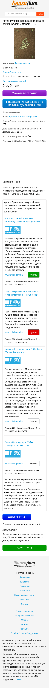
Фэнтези (24, 604)
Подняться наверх (24, 547)
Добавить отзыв (16, 516)
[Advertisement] (24, 162)
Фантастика (24, 599)
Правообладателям (11, 72)
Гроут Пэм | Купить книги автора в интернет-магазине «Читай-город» (21, 293)
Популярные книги (24, 615)
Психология (24, 591)
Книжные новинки (24, 611)
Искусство (25, 586)
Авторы (24, 624)
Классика (24, 582)
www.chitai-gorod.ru (14, 275)
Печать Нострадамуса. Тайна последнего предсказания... (19, 444)
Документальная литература (23, 117)
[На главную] (24, 5)
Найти (40, 14)
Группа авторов (22, 63)
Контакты (24, 629)
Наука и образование (24, 595)
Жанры (24, 620)
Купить (33, 274)
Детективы (24, 577)
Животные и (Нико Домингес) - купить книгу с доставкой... (23, 220)
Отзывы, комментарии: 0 (14, 81)
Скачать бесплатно (24, 93)
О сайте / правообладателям (24, 633)
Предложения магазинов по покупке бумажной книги (24, 103)
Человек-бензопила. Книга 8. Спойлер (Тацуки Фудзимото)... (23, 350)
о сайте (17, 679)
